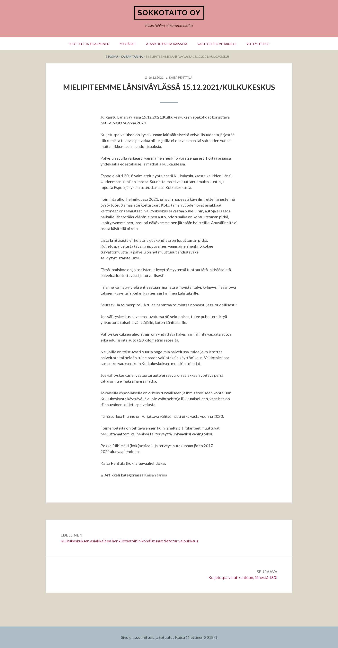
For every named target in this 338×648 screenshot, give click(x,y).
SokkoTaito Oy (169, 12)
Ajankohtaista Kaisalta (166, 44)
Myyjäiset (128, 44)
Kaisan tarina (155, 475)
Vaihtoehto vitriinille (216, 44)
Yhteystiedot (258, 44)
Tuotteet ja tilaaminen (89, 44)
